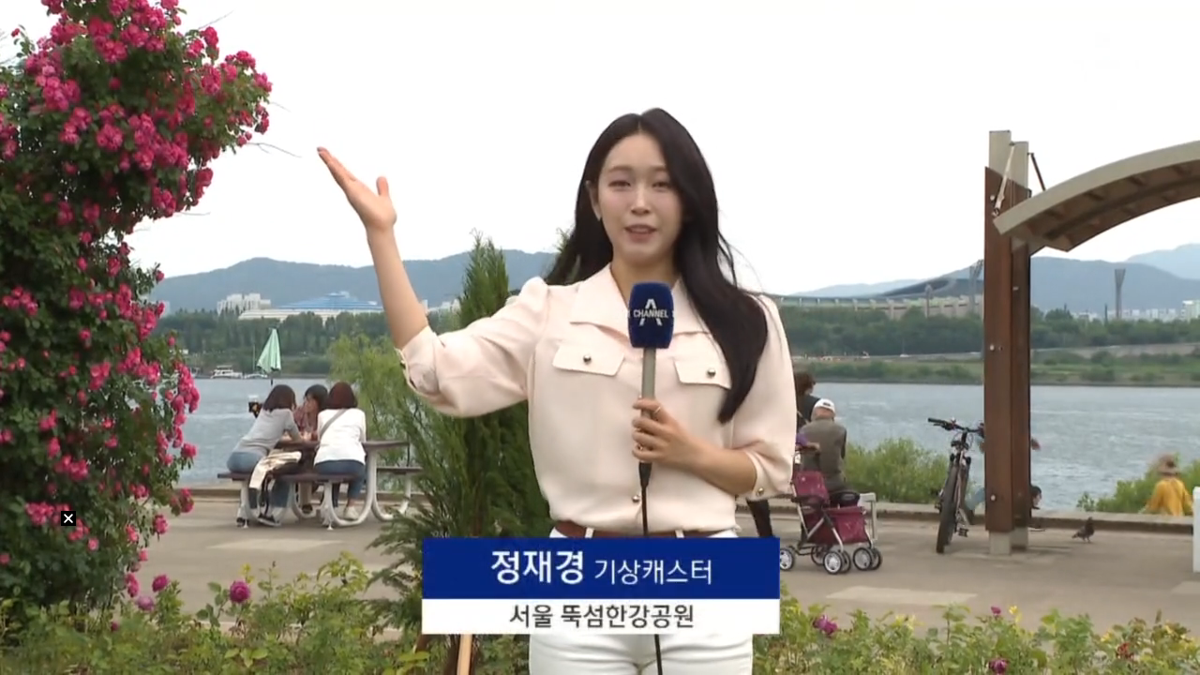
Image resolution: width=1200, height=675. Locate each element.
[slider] (600, 638)
